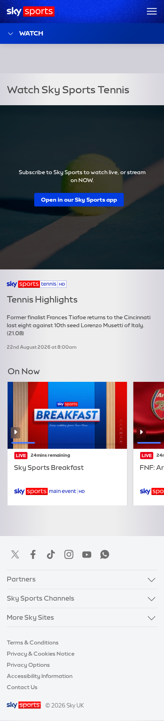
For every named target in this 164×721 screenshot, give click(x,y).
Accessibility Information (39, 676)
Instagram (69, 554)
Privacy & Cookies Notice (40, 653)
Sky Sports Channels (40, 598)
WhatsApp (104, 554)
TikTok (51, 554)
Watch (31, 33)
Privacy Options (28, 665)
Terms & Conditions (33, 642)
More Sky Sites (30, 617)
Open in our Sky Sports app (79, 199)
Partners (21, 579)
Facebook (33, 554)
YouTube (86, 554)
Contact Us (22, 687)
